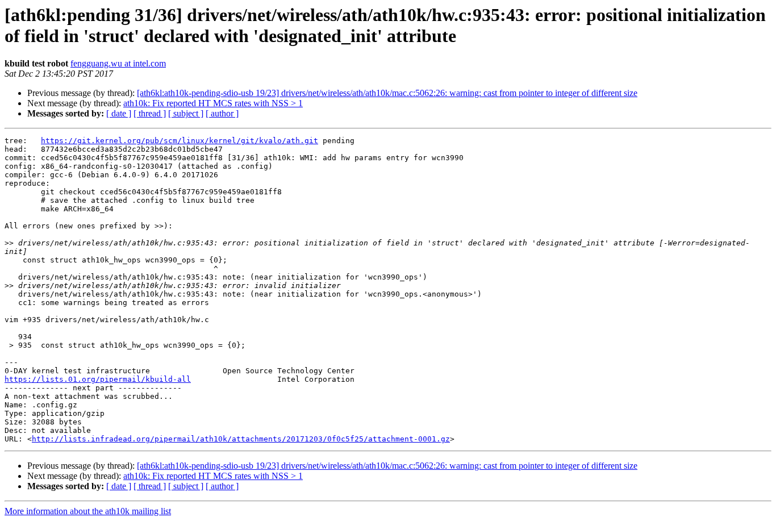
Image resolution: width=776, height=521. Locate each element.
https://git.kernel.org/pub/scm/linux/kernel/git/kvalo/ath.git (179, 140)
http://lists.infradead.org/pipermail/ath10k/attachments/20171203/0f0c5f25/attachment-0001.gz (241, 439)
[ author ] (222, 113)
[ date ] (118, 113)
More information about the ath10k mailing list (88, 511)
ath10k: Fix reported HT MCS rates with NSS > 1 (213, 103)
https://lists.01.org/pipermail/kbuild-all (98, 379)
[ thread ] (149, 113)
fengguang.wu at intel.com (118, 63)
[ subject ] (185, 113)
